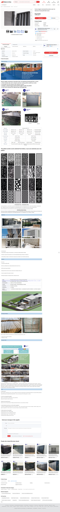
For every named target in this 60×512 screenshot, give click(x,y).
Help (42, 4)
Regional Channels (41, 505)
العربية (35, 506)
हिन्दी (42, 506)
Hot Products (7, 505)
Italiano (25, 506)
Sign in (58, 2)
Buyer (38, 4)
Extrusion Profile (3, 484)
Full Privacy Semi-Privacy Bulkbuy (47, 500)
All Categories (4, 4)
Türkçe (48, 506)
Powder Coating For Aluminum (6, 500)
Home (1, 6)
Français (18, 506)
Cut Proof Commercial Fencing (6, 493)
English (8, 506)
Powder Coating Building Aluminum (24, 500)
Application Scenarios (18, 484)
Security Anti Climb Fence (16, 493)
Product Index (46, 505)
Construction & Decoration (7, 6)
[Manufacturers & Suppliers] (6, 2)
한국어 (37, 506)
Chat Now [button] (53, 18)
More (2, 501)
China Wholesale (26, 505)
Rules (58, 4)
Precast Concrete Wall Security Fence (27, 493)
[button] (39, 46)
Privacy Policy (44, 508)
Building (31, 482)
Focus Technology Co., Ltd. (23, 508)
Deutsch (28, 506)
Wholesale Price (31, 505)
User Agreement (35, 508)
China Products (12, 505)
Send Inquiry (40, 18)
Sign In (36, 40)
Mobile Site (50, 505)
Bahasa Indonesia (56, 506)
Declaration (39, 508)
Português (14, 506)
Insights (54, 505)
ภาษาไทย (45, 506)
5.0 (47, 46)
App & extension (48, 4)
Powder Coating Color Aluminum (35, 500)
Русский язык (21, 506)
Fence (12, 6)
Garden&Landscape (18, 482)
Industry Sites (36, 505)
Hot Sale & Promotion (4, 482)
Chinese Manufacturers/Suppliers (19, 505)
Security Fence (15, 6)
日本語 (40, 506)
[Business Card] (57, 48)
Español (11, 506)
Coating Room (15, 500)
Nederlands (31, 506)
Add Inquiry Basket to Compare (17, 34)
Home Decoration (47, 482)
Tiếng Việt (51, 506)
